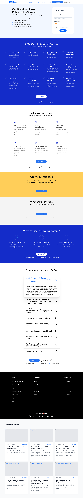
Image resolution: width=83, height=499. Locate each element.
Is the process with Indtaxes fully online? (37, 324)
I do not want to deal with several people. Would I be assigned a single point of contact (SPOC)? (39, 301)
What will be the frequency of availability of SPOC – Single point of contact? (39, 310)
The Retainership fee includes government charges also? (36, 345)
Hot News (24, 444)
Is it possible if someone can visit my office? (39, 337)
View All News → (74, 425)
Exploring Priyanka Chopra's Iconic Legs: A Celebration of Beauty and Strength (39, 481)
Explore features (46, 360)
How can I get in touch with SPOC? (38, 318)
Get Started (40, 96)
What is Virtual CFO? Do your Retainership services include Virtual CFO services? (39, 280)
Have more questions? (34, 351)
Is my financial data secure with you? (39, 331)
